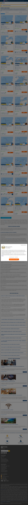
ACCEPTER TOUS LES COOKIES (14, 259)
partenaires (10, 250)
